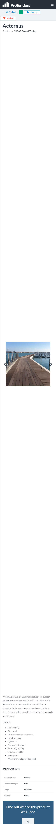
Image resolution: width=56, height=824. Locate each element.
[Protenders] (16, 3)
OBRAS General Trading (25, 31)
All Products (11, 12)
